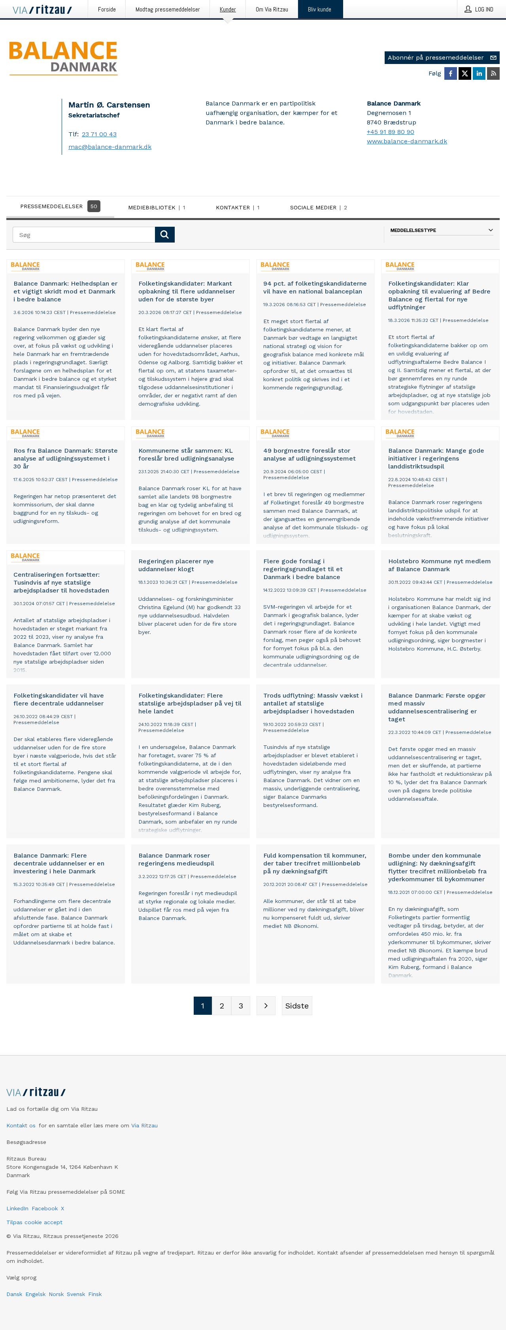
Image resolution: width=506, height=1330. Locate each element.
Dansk (14, 1294)
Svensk (76, 1294)
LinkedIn (17, 1208)
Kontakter (237, 207)
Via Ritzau (144, 1125)
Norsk (56, 1294)
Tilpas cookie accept (34, 1222)
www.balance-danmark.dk (407, 141)
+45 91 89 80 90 (390, 131)
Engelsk (35, 1294)
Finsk (95, 1294)
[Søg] (165, 235)
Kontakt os (21, 1125)
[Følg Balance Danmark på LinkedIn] (479, 73)
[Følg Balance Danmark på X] (465, 73)
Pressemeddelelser (58, 206)
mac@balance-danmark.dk (109, 146)
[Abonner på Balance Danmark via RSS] (493, 73)
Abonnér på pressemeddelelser (436, 57)
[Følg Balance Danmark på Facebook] (450, 73)
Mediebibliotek (156, 207)
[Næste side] (266, 1005)
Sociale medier (318, 207)
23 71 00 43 (99, 134)
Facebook (45, 1208)
